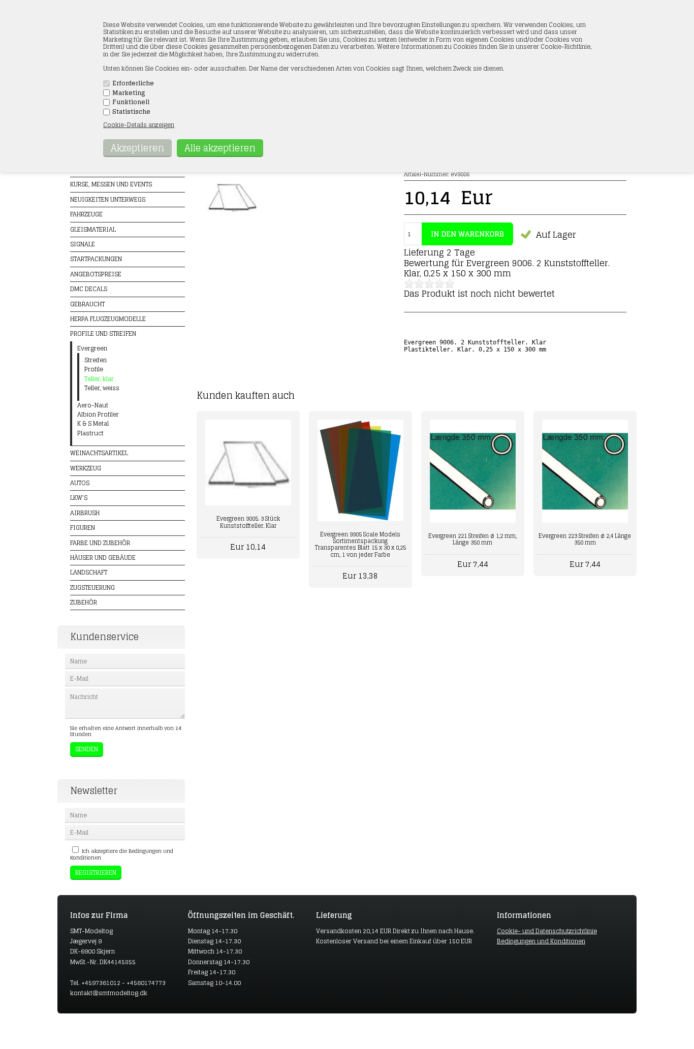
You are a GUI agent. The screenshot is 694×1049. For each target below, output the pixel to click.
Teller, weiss (101, 388)
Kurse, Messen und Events (111, 184)
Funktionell (130, 102)
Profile (93, 369)
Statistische (131, 111)
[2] (419, 283)
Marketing (128, 93)
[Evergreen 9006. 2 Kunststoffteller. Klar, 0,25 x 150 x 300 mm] (232, 219)
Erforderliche (133, 83)
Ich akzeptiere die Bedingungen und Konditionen (121, 854)
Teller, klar (99, 379)
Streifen (95, 360)
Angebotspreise (95, 274)
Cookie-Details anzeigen (138, 124)
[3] (429, 283)
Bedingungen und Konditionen (541, 941)
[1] (409, 283)
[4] (439, 283)
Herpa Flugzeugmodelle (108, 318)
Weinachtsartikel (99, 453)
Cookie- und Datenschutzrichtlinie (547, 931)
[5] (450, 283)
